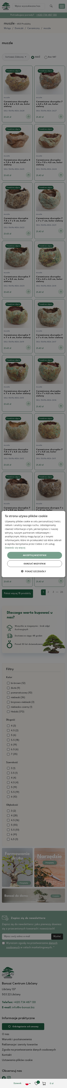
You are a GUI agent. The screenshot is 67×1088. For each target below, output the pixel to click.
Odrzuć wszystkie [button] (35, 563)
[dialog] (33, 544)
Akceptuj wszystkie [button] (34, 555)
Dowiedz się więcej (15, 547)
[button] (33, 571)
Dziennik (17, 1083)
